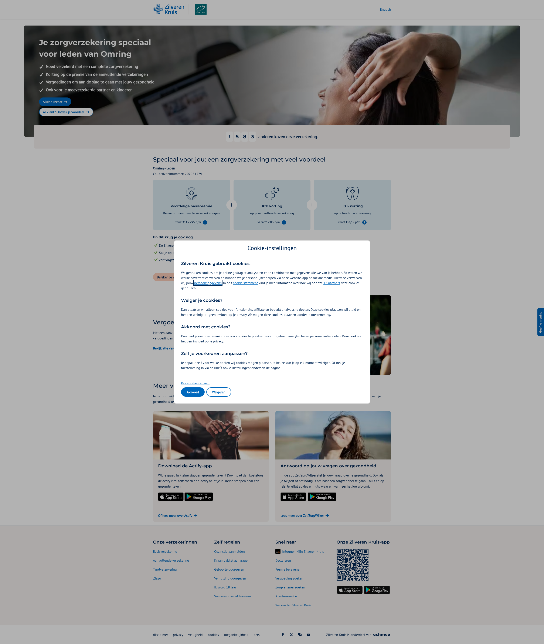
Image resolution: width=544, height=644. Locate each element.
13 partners (331, 283)
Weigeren (218, 392)
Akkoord (193, 392)
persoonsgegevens (208, 283)
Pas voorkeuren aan (195, 383)
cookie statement (245, 283)
